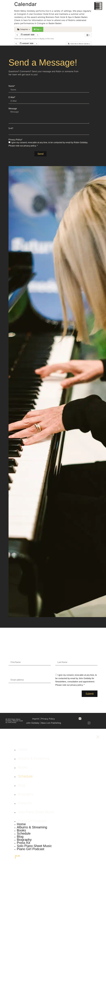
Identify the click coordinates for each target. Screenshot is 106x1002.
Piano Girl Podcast (32, 821)
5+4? (11, 128)
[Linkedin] (93, 718)
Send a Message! (43, 62)
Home (22, 749)
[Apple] (84, 723)
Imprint (35, 718)
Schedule (25, 776)
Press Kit (25, 803)
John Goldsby (32, 723)
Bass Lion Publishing (51, 723)
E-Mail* (12, 97)
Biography (25, 794)
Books (23, 767)
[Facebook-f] (84, 718)
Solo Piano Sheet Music (36, 812)
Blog (21, 785)
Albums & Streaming (33, 758)
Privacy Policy (48, 718)
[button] (79, 43)
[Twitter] (89, 718)
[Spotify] (80, 723)
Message (13, 109)
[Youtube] (98, 718)
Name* (12, 86)
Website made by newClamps (14, 721)
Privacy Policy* (15, 140)
